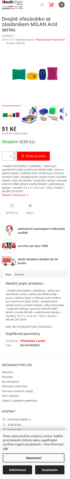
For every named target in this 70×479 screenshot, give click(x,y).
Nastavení (33, 458)
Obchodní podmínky (14, 386)
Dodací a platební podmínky (19, 400)
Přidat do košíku (36, 156)
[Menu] (61, 4)
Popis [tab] (8, 274)
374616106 (14, 424)
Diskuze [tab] (19, 274)
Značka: (15, 43)
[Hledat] (42, 4)
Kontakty (7, 377)
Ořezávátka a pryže (32, 341)
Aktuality (7, 372)
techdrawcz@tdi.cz (19, 419)
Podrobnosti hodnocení (50, 39)
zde (5, 448)
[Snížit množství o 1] (15, 158)
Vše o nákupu (10, 395)
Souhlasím (50, 470)
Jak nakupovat (10, 381)
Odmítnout (17, 470)
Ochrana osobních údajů (17, 391)
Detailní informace (13, 195)
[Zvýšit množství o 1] (15, 154)
